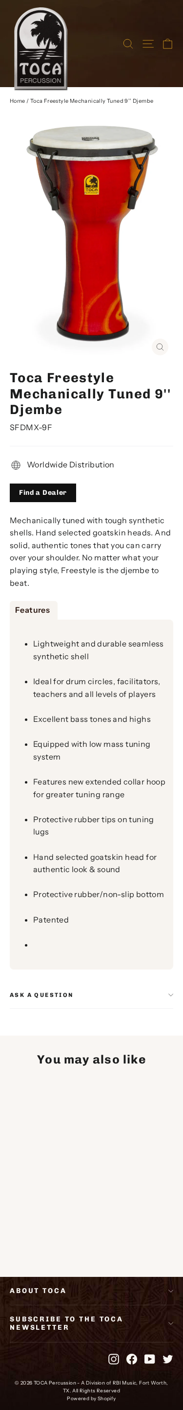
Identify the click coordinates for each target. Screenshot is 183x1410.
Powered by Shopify (91, 1398)
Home (17, 100)
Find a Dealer (43, 492)
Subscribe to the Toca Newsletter (66, 1323)
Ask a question (42, 995)
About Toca (38, 1291)
